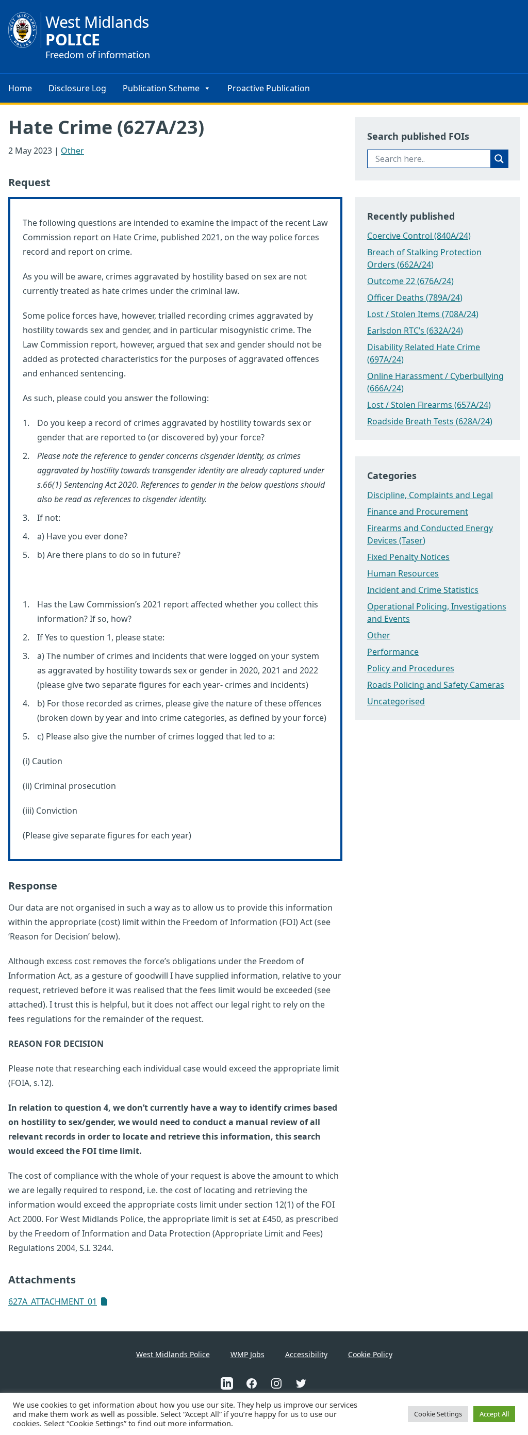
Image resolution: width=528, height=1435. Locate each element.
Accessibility (306, 1354)
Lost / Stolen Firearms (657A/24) (429, 404)
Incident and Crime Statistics (422, 590)
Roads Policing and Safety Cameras (435, 684)
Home (20, 88)
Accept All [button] (494, 1413)
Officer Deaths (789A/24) (415, 297)
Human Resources (403, 573)
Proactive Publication (268, 88)
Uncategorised (396, 701)
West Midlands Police (173, 1354)
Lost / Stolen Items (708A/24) (422, 314)
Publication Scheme (161, 88)
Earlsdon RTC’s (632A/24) (415, 330)
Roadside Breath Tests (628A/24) (429, 421)
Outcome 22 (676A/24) (410, 281)
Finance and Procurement (417, 511)
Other (72, 150)
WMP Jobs (247, 1354)
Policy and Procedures (410, 668)
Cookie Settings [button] (438, 1413)
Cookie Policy (370, 1354)
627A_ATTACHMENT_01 (52, 1301)
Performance (393, 651)
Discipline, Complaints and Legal (430, 495)
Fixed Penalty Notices (408, 557)
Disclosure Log (77, 88)
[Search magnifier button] (499, 159)
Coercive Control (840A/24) (419, 235)
